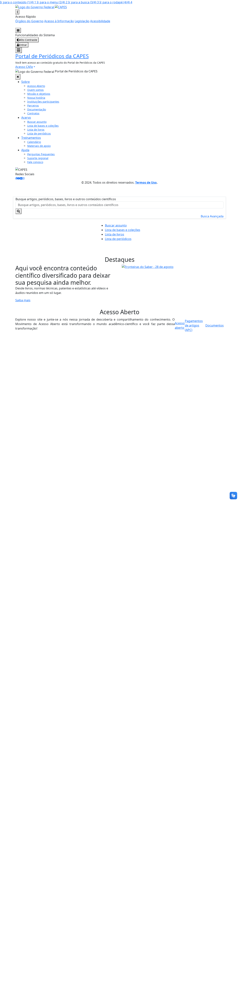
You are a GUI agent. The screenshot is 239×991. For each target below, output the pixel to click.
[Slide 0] (162, 264)
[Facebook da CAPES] (16, 178)
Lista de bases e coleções (43, 125)
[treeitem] (25, 82)
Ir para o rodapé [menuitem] (116, 2)
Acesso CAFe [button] (24, 67)
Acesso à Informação (59, 21)
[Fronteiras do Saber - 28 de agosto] (173, 267)
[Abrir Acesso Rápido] (17, 11)
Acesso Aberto (36, 86)
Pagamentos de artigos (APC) (194, 325)
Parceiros (33, 105)
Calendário (34, 142)
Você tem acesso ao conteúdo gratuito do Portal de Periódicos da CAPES (60, 62)
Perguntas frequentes (41, 154)
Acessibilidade (100, 21)
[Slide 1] (169, 264)
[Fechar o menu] (17, 76)
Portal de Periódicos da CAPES (52, 56)
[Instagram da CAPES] (23, 178)
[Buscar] (18, 211)
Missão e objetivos (38, 94)
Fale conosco (35, 162)
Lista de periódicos (39, 133)
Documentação (36, 109)
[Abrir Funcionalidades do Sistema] (18, 30)
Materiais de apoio (39, 146)
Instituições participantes (43, 101)
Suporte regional (37, 158)
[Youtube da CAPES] (18, 178)
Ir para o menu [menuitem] (52, 2)
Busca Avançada (212, 216)
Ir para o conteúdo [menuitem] (18, 2)
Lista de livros (35, 129)
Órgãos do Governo (29, 21)
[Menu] (18, 50)
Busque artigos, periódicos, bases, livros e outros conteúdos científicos (65, 199)
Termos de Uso (146, 182)
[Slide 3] (183, 264)
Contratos (33, 113)
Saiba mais (22, 300)
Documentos (214, 325)
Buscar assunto (36, 122)
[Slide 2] (176, 264)
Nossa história (36, 97)
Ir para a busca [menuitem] (83, 2)
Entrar (23, 45)
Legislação (82, 21)
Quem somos (35, 90)
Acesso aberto (180, 325)
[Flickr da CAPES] (21, 178)
